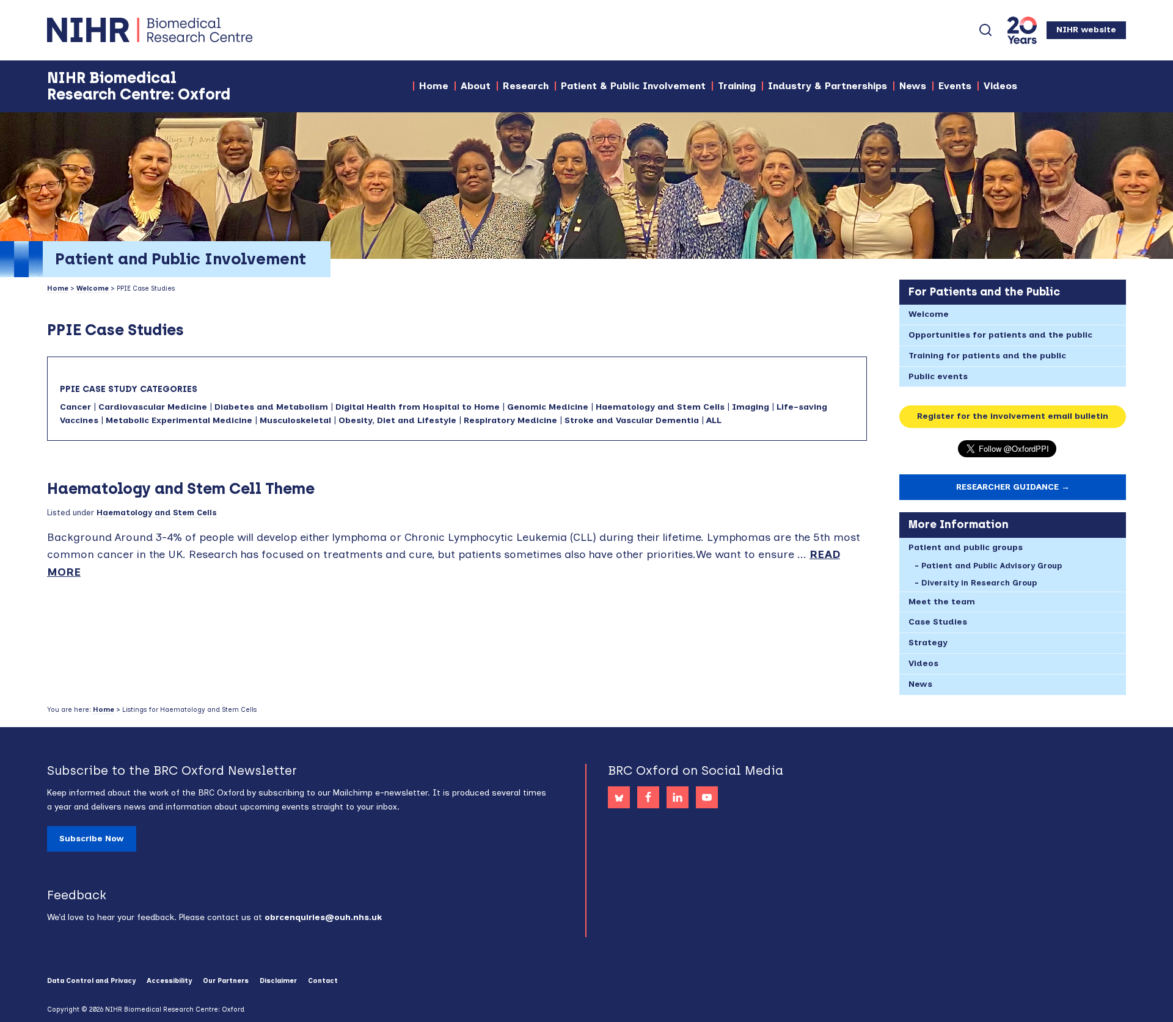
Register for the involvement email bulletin (1012, 416)
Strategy (928, 642)
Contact (323, 981)
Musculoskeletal (295, 420)
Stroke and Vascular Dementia (632, 420)
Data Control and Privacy (91, 981)
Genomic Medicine (547, 407)
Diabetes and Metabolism (271, 407)
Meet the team (941, 601)
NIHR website (1086, 29)
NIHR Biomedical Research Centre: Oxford (193, 30)
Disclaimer (278, 981)
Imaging (750, 407)
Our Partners (226, 981)
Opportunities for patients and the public (1000, 335)
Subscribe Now (91, 838)
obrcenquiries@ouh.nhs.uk (323, 917)
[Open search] (985, 30)
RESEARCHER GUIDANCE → (1013, 487)
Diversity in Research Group (979, 582)
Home (57, 288)
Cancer (75, 407)
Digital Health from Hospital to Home (417, 407)
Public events (938, 376)
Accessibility (169, 981)
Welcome (92, 288)
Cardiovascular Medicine (152, 407)
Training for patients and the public (987, 355)
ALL (714, 420)
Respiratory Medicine (510, 420)
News (920, 684)
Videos (923, 663)
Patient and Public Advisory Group (991, 565)
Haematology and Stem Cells (660, 407)
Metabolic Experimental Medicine (179, 420)
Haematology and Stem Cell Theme (181, 488)
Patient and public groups (965, 547)
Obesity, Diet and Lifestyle (397, 420)
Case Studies (937, 622)
